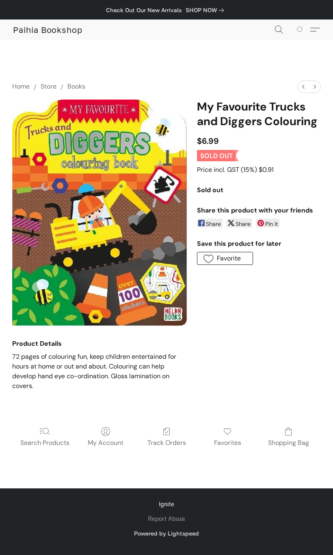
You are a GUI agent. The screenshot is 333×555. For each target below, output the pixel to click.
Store (48, 86)
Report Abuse (166, 519)
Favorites (227, 442)
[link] (206, 10)
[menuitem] (303, 87)
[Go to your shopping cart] (301, 30)
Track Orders (166, 442)
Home (21, 86)
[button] (47, 30)
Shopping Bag (288, 442)
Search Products (44, 442)
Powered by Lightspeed (166, 533)
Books (76, 86)
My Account (105, 442)
